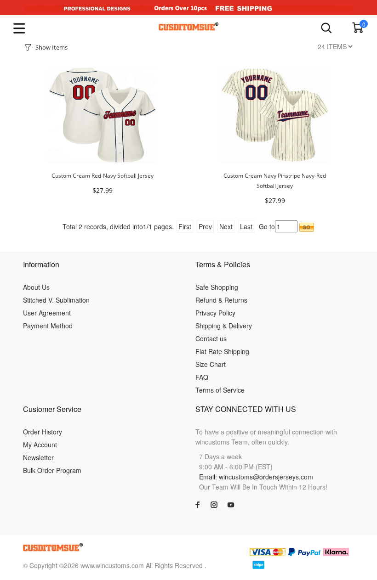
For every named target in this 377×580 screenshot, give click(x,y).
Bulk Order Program (52, 470)
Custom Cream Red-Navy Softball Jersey (102, 176)
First (184, 226)
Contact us (211, 338)
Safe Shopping (216, 287)
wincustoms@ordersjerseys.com (266, 476)
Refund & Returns (221, 299)
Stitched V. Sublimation (56, 299)
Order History (42, 431)
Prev (205, 226)
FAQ (201, 377)
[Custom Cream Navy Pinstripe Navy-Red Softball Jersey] (275, 113)
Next (226, 226)
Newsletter (38, 457)
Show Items (51, 47)
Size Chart (210, 364)
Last (246, 226)
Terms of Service (220, 389)
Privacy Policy (215, 312)
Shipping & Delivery (223, 325)
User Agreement (47, 312)
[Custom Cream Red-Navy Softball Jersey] (102, 113)
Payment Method (48, 325)
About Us (36, 287)
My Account (40, 444)
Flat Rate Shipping (222, 351)
